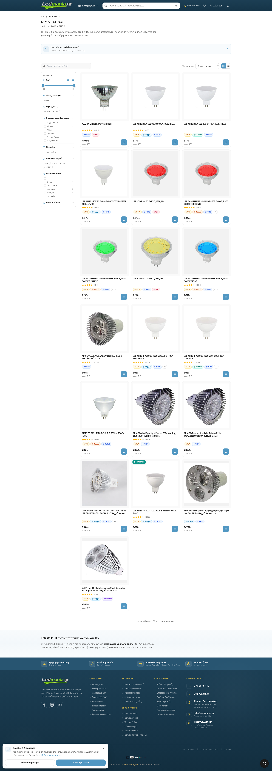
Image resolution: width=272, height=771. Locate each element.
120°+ (54, 163)
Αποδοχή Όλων (81, 762)
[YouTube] (60, 705)
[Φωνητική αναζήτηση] (176, 5)
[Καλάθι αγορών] (228, 6)
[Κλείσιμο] (103, 748)
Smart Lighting (131, 730)
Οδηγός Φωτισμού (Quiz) (136, 735)
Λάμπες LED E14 (99, 693)
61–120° (47, 167)
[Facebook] (44, 705)
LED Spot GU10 (99, 688)
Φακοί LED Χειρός (132, 693)
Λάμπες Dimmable (133, 688)
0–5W (47, 112)
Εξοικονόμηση (131, 726)
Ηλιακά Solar (98, 701)
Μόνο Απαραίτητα (30, 762)
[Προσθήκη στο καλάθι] (124, 142)
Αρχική (44, 16)
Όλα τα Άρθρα (131, 713)
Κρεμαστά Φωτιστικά (101, 714)
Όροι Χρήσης (162, 706)
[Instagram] (52, 705)
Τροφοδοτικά (98, 710)
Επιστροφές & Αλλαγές (167, 693)
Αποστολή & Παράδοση (167, 688)
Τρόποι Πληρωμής (165, 684)
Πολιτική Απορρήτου (166, 710)
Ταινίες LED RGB (99, 697)
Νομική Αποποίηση (165, 714)
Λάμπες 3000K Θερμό (134, 684)
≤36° (46, 163)
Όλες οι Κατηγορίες (133, 701)
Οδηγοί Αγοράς (131, 718)
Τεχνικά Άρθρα (131, 722)
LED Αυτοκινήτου (132, 697)
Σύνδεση (218, 5)
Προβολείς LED (99, 706)
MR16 (46, 100)
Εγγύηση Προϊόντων (166, 697)
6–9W (55, 112)
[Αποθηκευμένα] (204, 6)
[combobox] (141, 6)
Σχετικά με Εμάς (164, 701)
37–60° (63, 163)
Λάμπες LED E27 (99, 684)
